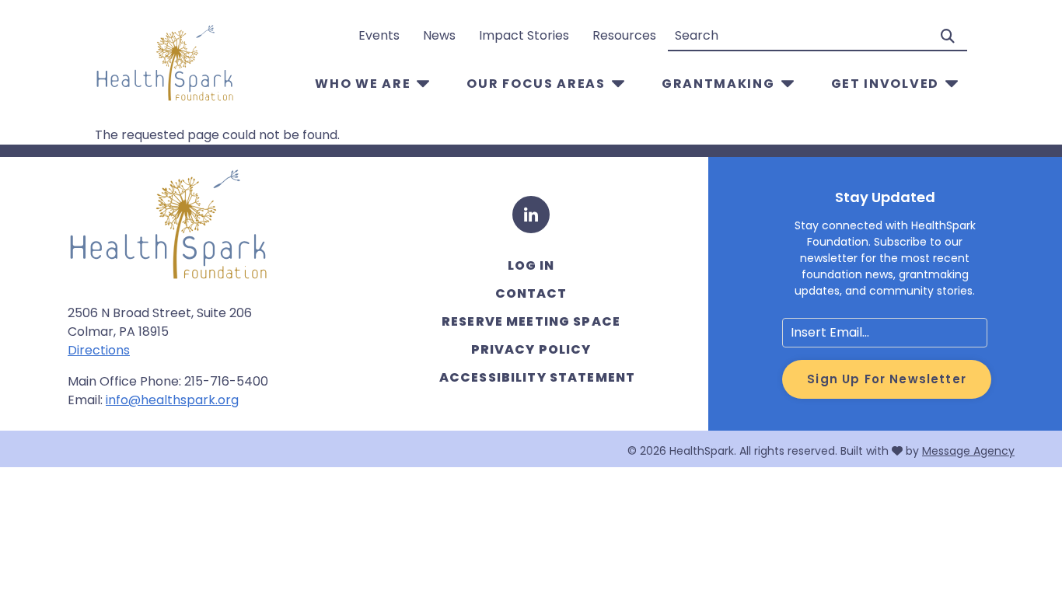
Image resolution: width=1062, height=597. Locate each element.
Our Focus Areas (536, 84)
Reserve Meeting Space (531, 321)
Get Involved (885, 84)
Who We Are (362, 84)
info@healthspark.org (172, 400)
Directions (99, 350)
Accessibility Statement (537, 377)
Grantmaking (718, 84)
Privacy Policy (531, 349)
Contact (531, 293)
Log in (531, 265)
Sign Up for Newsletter (886, 379)
